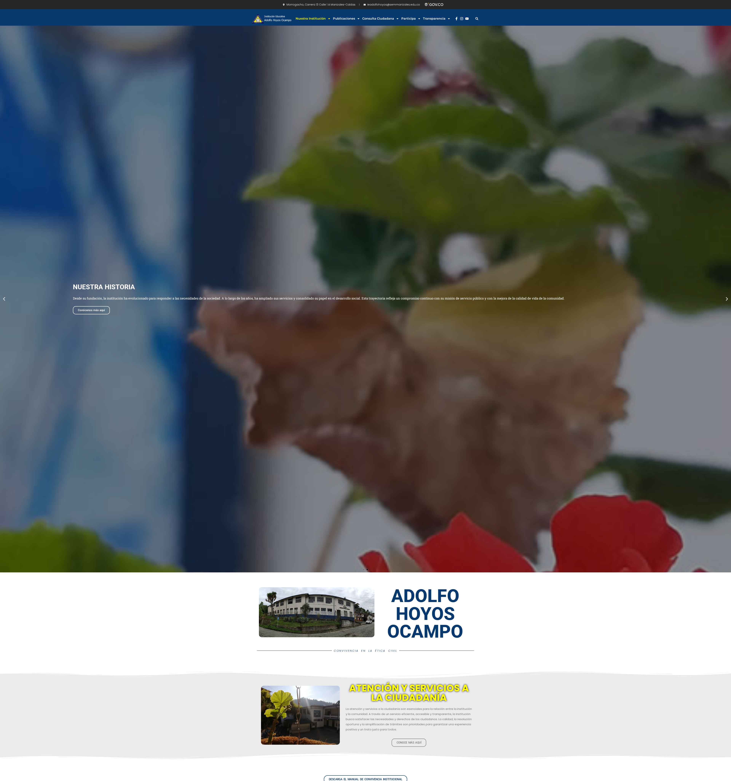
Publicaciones (344, 18)
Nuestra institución (311, 18)
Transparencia (434, 18)
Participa (408, 18)
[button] (477, 18)
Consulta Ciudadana (378, 18)
